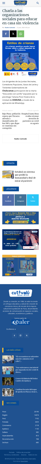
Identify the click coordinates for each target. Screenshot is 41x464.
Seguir (20, 195)
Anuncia (23, 455)
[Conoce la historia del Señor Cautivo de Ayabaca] (8, 381)
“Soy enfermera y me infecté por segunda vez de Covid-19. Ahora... (26, 370)
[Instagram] (20, 335)
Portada (11, 452)
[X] (13, 33)
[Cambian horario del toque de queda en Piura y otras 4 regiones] (8, 392)
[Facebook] (5, 33)
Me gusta (8, 195)
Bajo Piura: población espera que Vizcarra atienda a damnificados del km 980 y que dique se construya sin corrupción (11, 121)
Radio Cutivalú (10, 27)
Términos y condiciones (11, 455)
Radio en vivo (32, 455)
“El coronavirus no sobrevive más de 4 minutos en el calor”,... (26, 359)
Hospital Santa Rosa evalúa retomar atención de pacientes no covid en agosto (30, 118)
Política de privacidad (23, 452)
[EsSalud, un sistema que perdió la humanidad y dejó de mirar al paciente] (8, 174)
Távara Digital (24, 461)
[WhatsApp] (20, 33)
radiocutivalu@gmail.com (25, 329)
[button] (3, 3)
